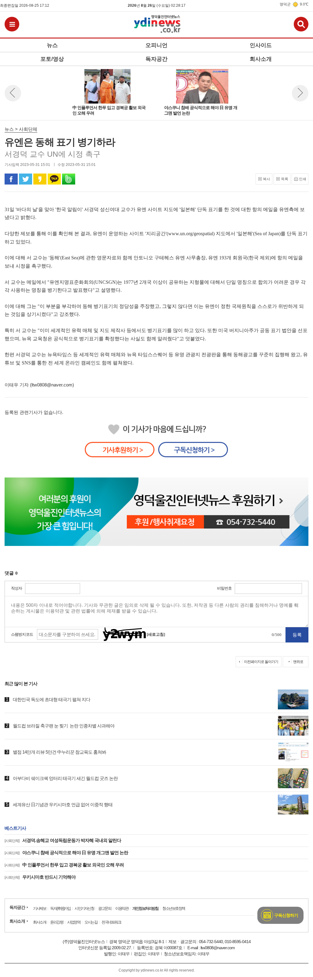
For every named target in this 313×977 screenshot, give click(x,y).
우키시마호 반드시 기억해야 (40, 877)
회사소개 (17, 921)
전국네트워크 (111, 922)
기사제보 (39, 908)
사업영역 (73, 922)
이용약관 (121, 908)
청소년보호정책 (173, 908)
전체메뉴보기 (12, 24)
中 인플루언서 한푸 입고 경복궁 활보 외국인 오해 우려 (64, 864)
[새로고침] (156, 634)
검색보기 (301, 24)
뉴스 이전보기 (13, 93)
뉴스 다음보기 (300, 93)
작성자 (16, 588)
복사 (266, 179)
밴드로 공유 (68, 179)
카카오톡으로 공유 (54, 179)
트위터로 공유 (25, 179)
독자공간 (17, 907)
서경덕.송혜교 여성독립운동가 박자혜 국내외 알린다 (63, 840)
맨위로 (298, 662)
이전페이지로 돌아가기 (261, 662)
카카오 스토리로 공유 (39, 179)
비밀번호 (224, 588)
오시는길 (90, 922)
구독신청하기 (286, 915)
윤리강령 (56, 922)
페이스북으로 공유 (11, 179)
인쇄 (302, 179)
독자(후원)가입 (60, 908)
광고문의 (104, 908)
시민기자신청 (84, 908)
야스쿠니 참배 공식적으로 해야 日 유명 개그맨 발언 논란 (66, 852)
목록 (284, 179)
